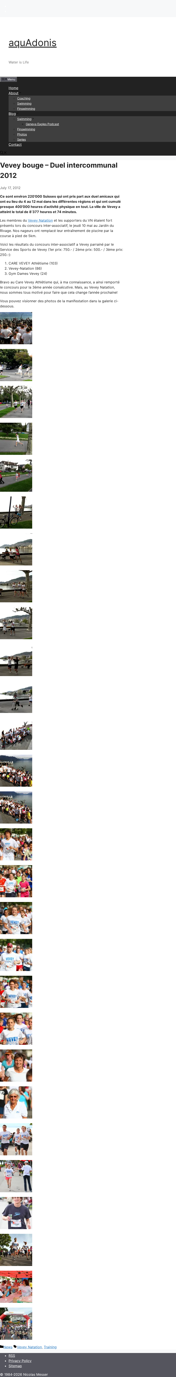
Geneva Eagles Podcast (42, 124)
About (13, 93)
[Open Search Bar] (3, 153)
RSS (12, 1355)
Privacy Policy (20, 1361)
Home (13, 88)
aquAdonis (33, 42)
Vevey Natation (40, 220)
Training (50, 1347)
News (7, 1347)
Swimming (24, 103)
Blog (12, 113)
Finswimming (26, 108)
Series (21, 139)
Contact (15, 144)
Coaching (23, 98)
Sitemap (15, 1366)
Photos (22, 134)
